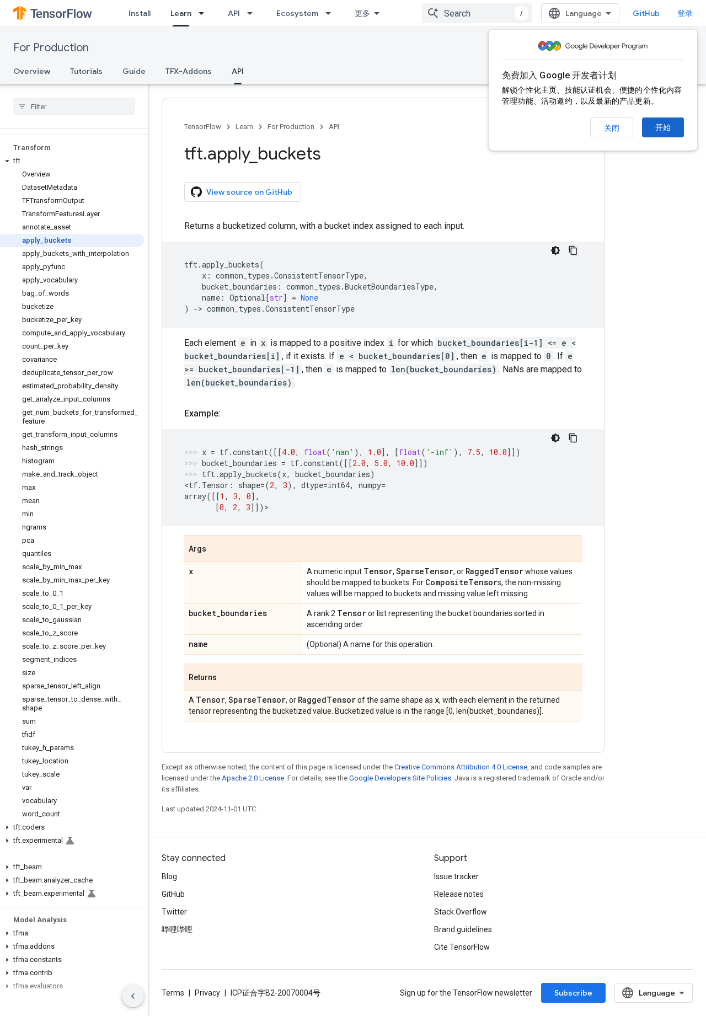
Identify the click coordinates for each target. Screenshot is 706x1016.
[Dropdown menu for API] (253, 13)
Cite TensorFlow (462, 947)
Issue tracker (456, 876)
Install (140, 13)
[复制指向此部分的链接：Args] (217, 549)
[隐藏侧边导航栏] (133, 996)
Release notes (459, 894)
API (234, 13)
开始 (663, 127)
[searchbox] (74, 106)
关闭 (611, 128)
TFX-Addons (188, 71)
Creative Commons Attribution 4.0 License (460, 767)
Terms (173, 992)
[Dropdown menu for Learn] (204, 13)
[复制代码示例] (573, 250)
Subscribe (573, 993)
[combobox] (477, 13)
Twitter (174, 911)
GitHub (646, 13)
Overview (31, 71)
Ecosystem (297, 13)
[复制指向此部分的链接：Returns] (228, 678)
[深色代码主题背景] (555, 250)
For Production (51, 48)
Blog (169, 876)
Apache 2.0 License (253, 778)
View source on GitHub (249, 192)
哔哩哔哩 (177, 929)
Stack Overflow (460, 911)
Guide (134, 71)
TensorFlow (202, 126)
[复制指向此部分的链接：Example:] (232, 413)
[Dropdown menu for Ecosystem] (331, 13)
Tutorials (86, 71)
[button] (72, 161)
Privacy (207, 992)
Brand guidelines (463, 929)
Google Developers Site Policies (400, 778)
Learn (180, 13)
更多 (362, 13)
